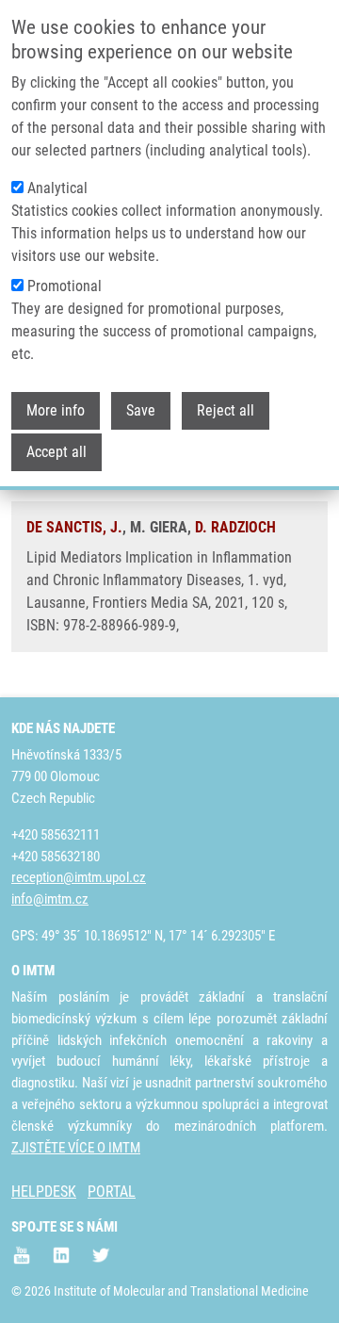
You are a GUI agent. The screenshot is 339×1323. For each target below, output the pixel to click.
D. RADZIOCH (235, 527)
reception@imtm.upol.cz (78, 877)
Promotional (64, 286)
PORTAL (112, 1191)
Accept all (56, 452)
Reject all (225, 410)
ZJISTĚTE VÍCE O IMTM (75, 1147)
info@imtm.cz (50, 898)
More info (55, 410)
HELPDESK (43, 1191)
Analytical (57, 188)
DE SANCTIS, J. (74, 527)
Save (140, 410)
